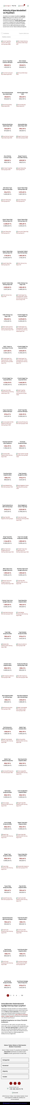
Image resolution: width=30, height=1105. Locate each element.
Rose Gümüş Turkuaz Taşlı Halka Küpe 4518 (7, 157)
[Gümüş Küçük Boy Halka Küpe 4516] (7, 113)
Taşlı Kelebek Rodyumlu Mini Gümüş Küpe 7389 (22, 633)
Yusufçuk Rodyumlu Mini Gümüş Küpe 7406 (22, 443)
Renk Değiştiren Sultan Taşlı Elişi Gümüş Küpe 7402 (22, 506)
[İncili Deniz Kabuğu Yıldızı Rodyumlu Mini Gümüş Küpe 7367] (22, 970)
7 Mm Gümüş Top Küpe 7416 (7, 315)
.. (19, 995)
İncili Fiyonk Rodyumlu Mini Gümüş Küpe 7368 (7, 982)
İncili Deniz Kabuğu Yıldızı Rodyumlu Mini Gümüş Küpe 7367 (22, 983)
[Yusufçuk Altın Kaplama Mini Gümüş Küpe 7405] (7, 462)
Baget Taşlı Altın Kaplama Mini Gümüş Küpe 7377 (22, 824)
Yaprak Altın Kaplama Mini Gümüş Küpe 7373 (22, 887)
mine (2, 1016)
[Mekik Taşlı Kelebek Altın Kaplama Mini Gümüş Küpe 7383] (22, 716)
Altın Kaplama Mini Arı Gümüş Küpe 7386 (7, 697)
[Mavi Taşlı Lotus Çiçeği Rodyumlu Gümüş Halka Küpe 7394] (7, 557)
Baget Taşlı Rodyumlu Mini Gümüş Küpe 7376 (7, 856)
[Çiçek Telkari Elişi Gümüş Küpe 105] (22, 176)
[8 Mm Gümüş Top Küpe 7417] (22, 272)
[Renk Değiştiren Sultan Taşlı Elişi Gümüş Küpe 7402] (22, 494)
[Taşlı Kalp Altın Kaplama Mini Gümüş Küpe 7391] (22, 589)
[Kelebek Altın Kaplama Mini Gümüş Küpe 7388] (7, 652)
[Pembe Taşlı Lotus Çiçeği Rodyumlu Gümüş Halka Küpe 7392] (7, 589)
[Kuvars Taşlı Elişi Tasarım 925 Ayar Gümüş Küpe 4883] (7, 49)
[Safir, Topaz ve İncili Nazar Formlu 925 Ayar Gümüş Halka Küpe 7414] (7, 335)
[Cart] (21, 5)
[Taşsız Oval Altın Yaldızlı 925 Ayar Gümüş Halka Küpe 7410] (7, 398)
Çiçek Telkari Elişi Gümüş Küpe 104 (7, 220)
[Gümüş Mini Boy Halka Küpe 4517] (22, 113)
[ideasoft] (6, 1103)
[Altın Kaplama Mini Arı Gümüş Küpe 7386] (7, 684)
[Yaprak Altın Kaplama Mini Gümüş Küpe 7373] (22, 875)
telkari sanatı (10, 1016)
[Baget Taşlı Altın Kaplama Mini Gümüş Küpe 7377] (22, 811)
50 (22, 995)
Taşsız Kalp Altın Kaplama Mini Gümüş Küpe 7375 (22, 856)
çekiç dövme (18, 1014)
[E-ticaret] (15, 1103)
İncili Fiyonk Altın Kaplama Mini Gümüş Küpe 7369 (22, 951)
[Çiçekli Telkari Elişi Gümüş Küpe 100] (7, 272)
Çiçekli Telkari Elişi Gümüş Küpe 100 (7, 283)
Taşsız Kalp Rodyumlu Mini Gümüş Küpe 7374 (7, 887)
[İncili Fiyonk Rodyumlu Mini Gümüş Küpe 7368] (7, 970)
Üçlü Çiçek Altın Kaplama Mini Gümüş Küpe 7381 (23, 760)
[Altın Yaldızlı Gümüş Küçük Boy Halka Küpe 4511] (22, 49)
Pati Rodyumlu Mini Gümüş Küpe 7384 (7, 729)
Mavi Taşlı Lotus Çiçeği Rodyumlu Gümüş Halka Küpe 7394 (7, 571)
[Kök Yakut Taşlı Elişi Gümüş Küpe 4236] (7, 176)
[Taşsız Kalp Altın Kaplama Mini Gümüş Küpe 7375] (22, 843)
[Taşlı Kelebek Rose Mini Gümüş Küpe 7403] (7, 494)
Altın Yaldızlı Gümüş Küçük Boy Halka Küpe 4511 (22, 62)
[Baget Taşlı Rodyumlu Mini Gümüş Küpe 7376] (7, 843)
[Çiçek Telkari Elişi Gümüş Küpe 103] (22, 208)
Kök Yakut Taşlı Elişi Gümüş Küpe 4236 (7, 189)
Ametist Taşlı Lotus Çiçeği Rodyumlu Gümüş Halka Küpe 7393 (22, 571)
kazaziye (25, 1014)
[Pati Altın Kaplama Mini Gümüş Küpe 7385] (22, 684)
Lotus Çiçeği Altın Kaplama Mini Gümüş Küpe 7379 (22, 792)
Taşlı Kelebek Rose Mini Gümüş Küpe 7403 (7, 506)
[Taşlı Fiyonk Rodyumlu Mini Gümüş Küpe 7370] (7, 938)
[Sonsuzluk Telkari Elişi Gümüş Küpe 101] (22, 240)
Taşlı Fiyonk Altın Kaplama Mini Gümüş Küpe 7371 (23, 919)
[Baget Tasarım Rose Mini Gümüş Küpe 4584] (22, 145)
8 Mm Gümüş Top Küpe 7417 (23, 283)
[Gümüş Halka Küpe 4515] (22, 81)
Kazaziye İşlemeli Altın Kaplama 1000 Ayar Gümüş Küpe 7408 (7, 444)
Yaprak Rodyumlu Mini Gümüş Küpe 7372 (7, 919)
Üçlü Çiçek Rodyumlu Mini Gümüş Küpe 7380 (7, 792)
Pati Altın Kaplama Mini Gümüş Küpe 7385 (22, 697)
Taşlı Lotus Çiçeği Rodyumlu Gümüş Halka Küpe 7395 (22, 538)
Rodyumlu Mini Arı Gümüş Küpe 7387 (22, 664)
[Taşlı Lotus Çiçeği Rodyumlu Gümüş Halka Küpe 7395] (22, 525)
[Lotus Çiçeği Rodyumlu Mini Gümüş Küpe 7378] (7, 811)
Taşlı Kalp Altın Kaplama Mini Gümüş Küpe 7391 (23, 602)
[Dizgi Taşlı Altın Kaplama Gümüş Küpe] (7, 525)
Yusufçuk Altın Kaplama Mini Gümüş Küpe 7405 (7, 475)
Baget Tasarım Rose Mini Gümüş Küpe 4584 (22, 157)
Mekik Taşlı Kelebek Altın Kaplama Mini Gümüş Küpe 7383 (22, 730)
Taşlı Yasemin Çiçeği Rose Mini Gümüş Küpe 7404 (22, 475)
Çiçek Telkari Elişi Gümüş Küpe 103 (22, 220)
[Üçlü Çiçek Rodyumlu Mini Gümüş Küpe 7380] (7, 779)
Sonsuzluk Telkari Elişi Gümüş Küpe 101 (23, 253)
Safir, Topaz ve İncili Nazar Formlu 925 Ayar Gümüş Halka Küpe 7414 (7, 349)
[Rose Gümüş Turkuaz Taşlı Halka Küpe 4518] (7, 145)
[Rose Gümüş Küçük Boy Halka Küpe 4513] (7, 81)
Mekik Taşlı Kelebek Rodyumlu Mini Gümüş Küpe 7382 (7, 761)
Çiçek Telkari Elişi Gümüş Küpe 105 (22, 188)
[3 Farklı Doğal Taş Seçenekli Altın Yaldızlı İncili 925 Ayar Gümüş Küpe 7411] (22, 367)
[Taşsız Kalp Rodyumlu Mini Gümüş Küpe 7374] (7, 875)
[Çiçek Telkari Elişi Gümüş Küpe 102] (7, 240)
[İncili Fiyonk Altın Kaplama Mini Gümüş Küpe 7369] (22, 938)
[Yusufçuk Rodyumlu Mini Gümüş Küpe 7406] (22, 430)
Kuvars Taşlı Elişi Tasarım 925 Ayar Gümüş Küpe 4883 (7, 62)
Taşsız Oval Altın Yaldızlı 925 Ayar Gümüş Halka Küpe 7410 (7, 412)
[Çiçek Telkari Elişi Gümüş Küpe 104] (7, 208)
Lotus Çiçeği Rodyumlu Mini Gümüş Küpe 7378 (7, 824)
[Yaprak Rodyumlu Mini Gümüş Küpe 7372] (7, 906)
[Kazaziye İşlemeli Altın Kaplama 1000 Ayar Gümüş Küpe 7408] (7, 430)
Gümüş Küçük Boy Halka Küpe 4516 (7, 125)
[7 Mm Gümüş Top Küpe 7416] (7, 303)
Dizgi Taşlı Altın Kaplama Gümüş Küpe (7, 538)
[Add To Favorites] (12, 41)
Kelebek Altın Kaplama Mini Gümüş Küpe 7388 (7, 665)
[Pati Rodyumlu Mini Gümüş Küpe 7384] (7, 716)
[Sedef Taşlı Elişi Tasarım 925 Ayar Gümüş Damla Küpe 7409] (22, 398)
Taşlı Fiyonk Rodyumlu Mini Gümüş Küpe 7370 (7, 951)
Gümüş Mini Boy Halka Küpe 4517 (22, 125)
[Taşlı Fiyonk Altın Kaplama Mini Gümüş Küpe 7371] (22, 906)
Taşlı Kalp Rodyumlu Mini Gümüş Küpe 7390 (7, 633)
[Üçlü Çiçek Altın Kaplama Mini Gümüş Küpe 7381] (22, 748)
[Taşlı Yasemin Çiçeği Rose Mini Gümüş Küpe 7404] (22, 462)
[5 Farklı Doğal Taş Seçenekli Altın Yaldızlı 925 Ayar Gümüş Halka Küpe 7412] (7, 367)
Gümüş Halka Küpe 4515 (22, 93)
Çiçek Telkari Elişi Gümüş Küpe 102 (7, 252)
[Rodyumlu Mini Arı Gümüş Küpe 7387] (22, 652)
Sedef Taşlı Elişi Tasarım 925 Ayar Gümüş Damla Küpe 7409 (23, 412)
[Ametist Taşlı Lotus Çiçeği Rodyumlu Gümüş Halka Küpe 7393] (22, 557)
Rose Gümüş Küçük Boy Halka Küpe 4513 (7, 94)
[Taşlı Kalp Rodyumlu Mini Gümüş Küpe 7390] (7, 621)
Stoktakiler (6, 33)
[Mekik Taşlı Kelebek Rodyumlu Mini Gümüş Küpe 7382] (7, 748)
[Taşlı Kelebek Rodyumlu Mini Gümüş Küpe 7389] (22, 621)
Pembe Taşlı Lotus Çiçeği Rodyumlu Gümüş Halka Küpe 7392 (7, 603)
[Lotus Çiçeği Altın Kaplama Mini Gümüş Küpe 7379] (22, 779)
